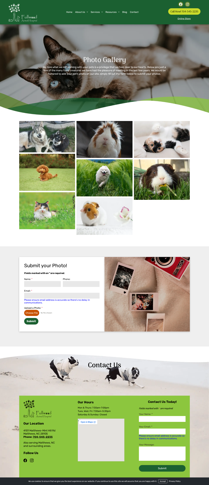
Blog (124, 12)
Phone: (66, 279)
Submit (31, 321)
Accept (163, 481)
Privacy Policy (175, 481)
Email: (28, 290)
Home (69, 12)
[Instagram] (31, 460)
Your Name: (146, 414)
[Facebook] (25, 460)
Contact (134, 12)
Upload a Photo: (33, 308)
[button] (47, 136)
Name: (28, 279)
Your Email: (145, 426)
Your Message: (146, 444)
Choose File (32, 313)
